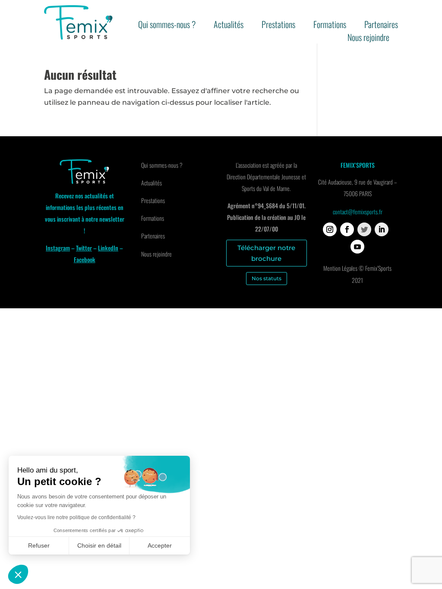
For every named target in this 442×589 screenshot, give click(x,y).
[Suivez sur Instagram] (330, 229)
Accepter (160, 545)
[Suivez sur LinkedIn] (381, 229)
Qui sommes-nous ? (167, 26)
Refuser (39, 545)
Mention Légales (340, 268)
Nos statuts (266, 278)
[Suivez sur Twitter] (364, 229)
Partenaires (381, 26)
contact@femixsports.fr (357, 211)
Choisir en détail (99, 545)
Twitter (84, 247)
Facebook (84, 259)
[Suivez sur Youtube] (357, 247)
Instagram (58, 247)
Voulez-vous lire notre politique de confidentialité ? (76, 517)
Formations (329, 26)
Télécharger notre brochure (266, 253)
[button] (18, 574)
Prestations (278, 26)
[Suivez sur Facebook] (347, 229)
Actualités (228, 26)
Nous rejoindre (368, 39)
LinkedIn (108, 247)
